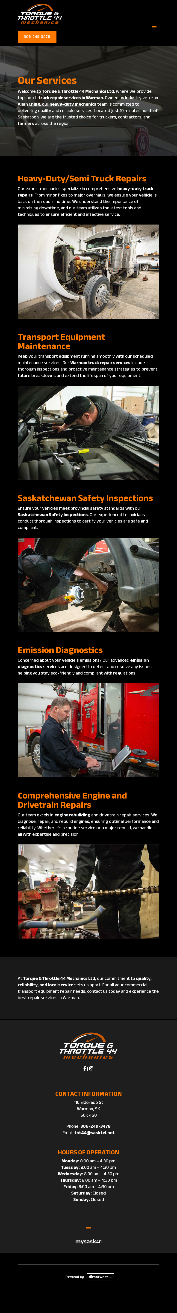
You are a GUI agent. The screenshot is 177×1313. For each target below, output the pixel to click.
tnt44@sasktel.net (94, 1132)
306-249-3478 (37, 36)
